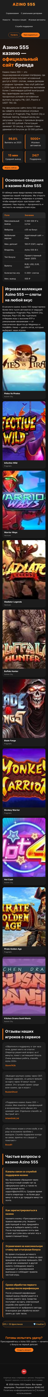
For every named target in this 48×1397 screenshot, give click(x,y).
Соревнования (12, 13)
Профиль (14, 35)
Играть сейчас (11, 168)
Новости (6, 20)
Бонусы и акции (19, 20)
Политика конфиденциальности (19, 1390)
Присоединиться (31, 35)
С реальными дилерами (31, 13)
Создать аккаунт (24, 1350)
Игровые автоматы (37, 20)
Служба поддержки (24, 26)
